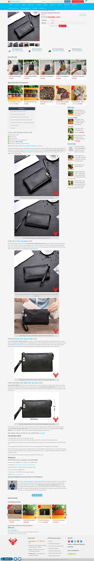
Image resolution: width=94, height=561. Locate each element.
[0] (85, 1)
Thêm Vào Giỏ (54, 26)
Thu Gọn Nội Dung (37, 495)
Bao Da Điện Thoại (13, 8)
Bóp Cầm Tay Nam (31, 383)
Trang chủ (10, 10)
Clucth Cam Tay (35, 247)
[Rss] (69, 541)
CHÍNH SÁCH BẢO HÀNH (54, 551)
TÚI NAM (38, 5)
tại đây (42, 433)
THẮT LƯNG (30, 5)
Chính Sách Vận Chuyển (58, 50)
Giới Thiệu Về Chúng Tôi (54, 543)
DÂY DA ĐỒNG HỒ (25, 8)
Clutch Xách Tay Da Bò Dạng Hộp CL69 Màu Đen (20, 520)
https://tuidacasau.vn (18, 474)
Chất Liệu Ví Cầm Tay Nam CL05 (17, 114)
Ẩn (24, 108)
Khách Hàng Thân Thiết (54, 555)
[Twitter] (75, 541)
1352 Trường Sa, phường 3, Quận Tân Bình (25, 464)
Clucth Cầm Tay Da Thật (23, 339)
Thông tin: (12, 128)
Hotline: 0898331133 (78, 1)
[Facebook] (72, 541)
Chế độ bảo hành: (14, 125)
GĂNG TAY (66, 5)
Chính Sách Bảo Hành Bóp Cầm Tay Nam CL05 (21, 119)
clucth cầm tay (25, 143)
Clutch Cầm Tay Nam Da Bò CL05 (18, 111)
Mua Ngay (63, 26)
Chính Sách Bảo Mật (77, 50)
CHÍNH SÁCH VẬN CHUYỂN (55, 553)
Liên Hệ (50, 541)
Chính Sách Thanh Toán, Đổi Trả (56, 546)
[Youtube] (78, 541)
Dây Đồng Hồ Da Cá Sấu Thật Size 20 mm (19, 101)
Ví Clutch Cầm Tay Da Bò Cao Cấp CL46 (33, 520)
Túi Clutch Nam (23, 10)
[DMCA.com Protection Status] (72, 555)
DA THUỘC (42, 8)
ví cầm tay (17, 143)
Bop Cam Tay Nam (18, 344)
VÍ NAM (11, 5)
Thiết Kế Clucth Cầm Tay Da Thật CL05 (19, 117)
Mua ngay (67, 1)
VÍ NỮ (23, 5)
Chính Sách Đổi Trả (37, 50)
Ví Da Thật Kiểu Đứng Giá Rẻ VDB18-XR (82, 101)
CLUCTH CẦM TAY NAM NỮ (29, 146)
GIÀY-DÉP (52, 5)
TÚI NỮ (45, 5)
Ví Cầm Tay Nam (21, 241)
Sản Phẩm (16, 10)
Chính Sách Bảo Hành (17, 50)
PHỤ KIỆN (35, 8)
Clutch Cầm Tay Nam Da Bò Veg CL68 (62, 520)
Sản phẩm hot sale (59, 1)
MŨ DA (59, 5)
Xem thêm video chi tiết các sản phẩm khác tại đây (22, 122)
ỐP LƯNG (74, 5)
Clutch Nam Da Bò (32, 10)
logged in (16, 533)
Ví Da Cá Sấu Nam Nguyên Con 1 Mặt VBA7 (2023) (37, 101)
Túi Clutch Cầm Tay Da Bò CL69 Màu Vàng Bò (49, 520)
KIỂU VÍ (17, 5)
